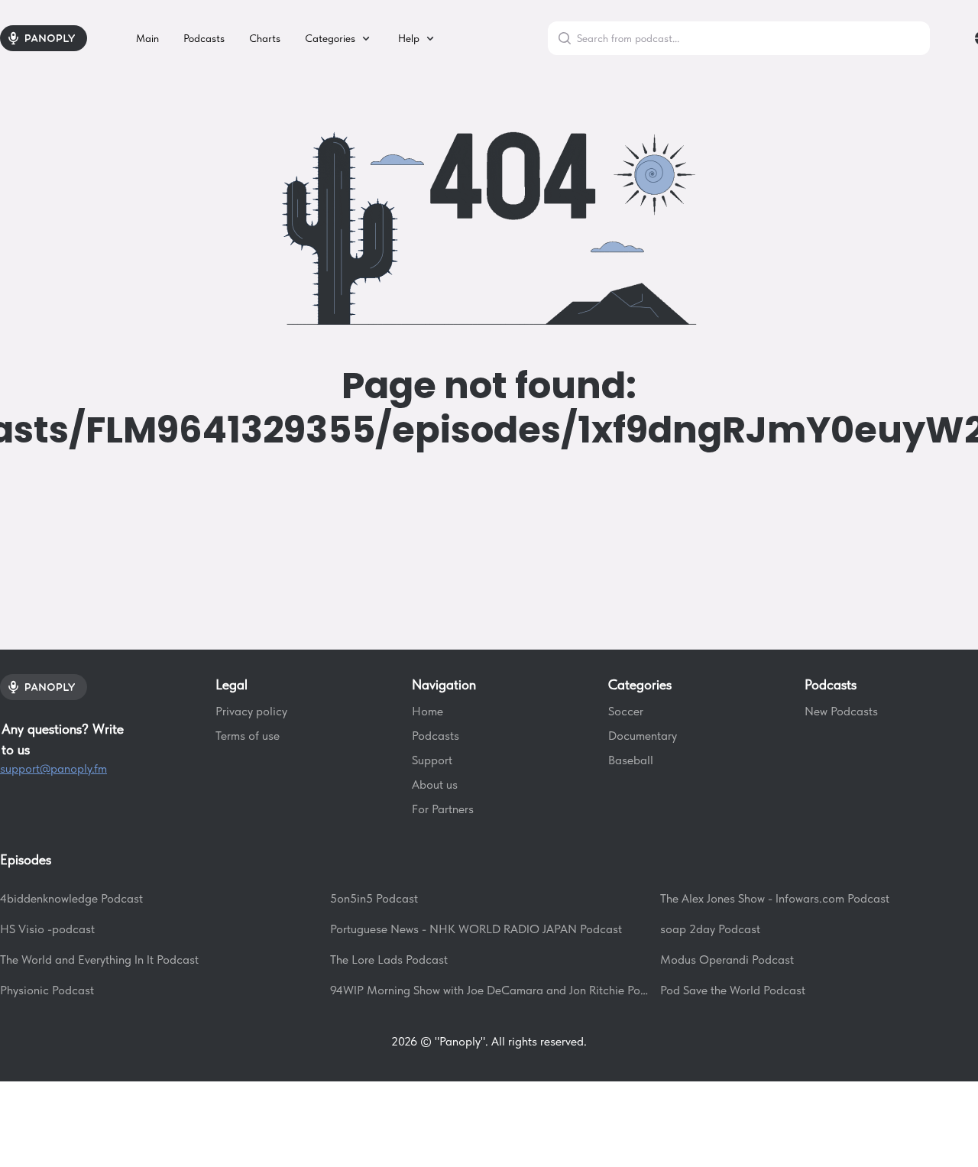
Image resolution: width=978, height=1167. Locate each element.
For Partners (443, 809)
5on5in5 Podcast (374, 898)
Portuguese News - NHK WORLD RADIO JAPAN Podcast (476, 929)
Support (432, 760)
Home (427, 711)
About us (435, 784)
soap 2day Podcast (710, 929)
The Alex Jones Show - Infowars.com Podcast (774, 898)
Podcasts (435, 735)
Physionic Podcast (47, 990)
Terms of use (247, 735)
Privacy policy (251, 711)
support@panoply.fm (53, 768)
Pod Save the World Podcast (732, 990)
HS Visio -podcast (47, 929)
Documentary (642, 735)
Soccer (625, 711)
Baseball (630, 760)
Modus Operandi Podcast (727, 959)
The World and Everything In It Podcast (99, 959)
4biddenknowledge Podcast (71, 898)
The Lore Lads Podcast (389, 959)
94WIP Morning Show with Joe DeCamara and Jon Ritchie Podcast (489, 990)
